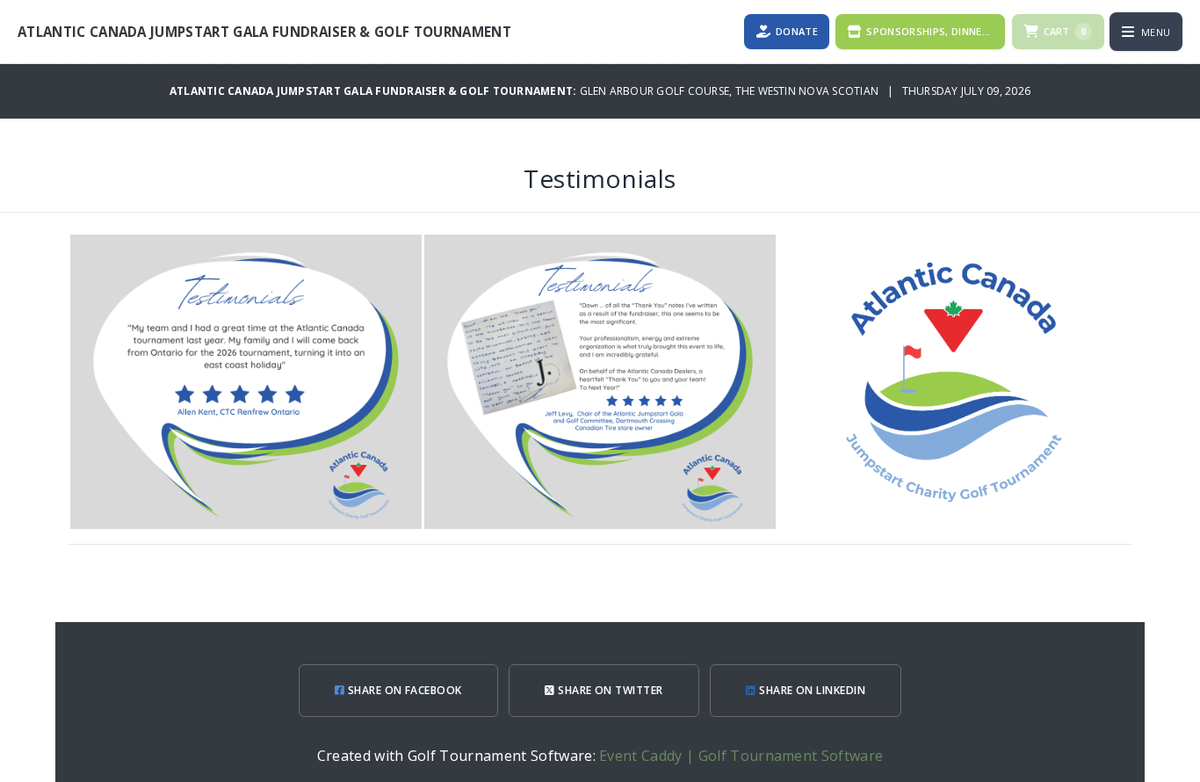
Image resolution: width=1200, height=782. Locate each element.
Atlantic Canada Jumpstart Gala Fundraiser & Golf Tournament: (375, 90)
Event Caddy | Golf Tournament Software (741, 755)
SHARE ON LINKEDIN (811, 690)
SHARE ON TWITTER (609, 690)
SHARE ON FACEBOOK (403, 690)
